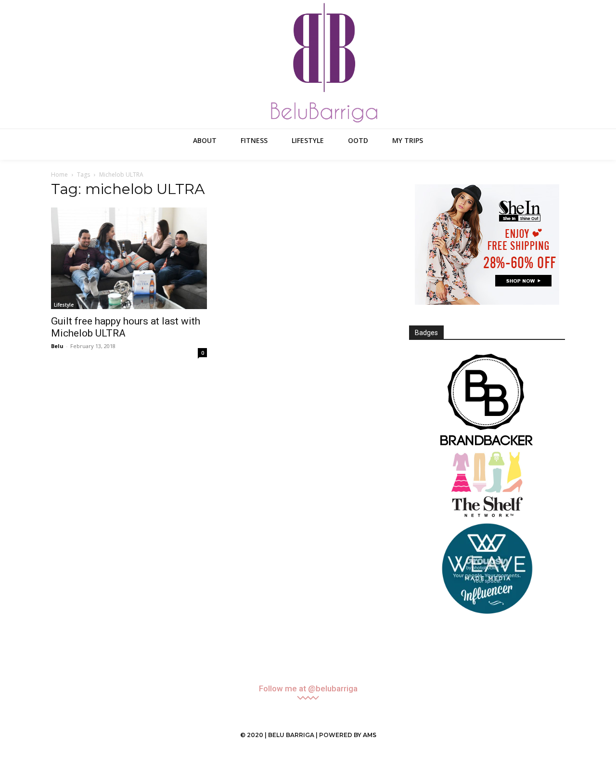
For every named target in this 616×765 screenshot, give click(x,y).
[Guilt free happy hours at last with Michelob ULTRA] (129, 258)
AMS (369, 735)
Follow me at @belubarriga (308, 689)
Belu (57, 346)
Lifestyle (64, 304)
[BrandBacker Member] (487, 400)
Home (59, 174)
